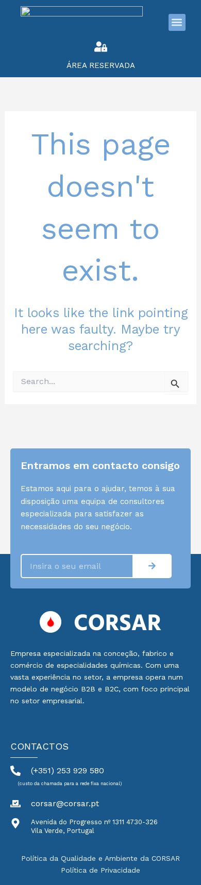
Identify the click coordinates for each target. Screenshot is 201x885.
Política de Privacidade (100, 870)
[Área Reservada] (100, 46)
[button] (177, 22)
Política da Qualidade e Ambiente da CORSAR (100, 858)
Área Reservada (100, 65)
